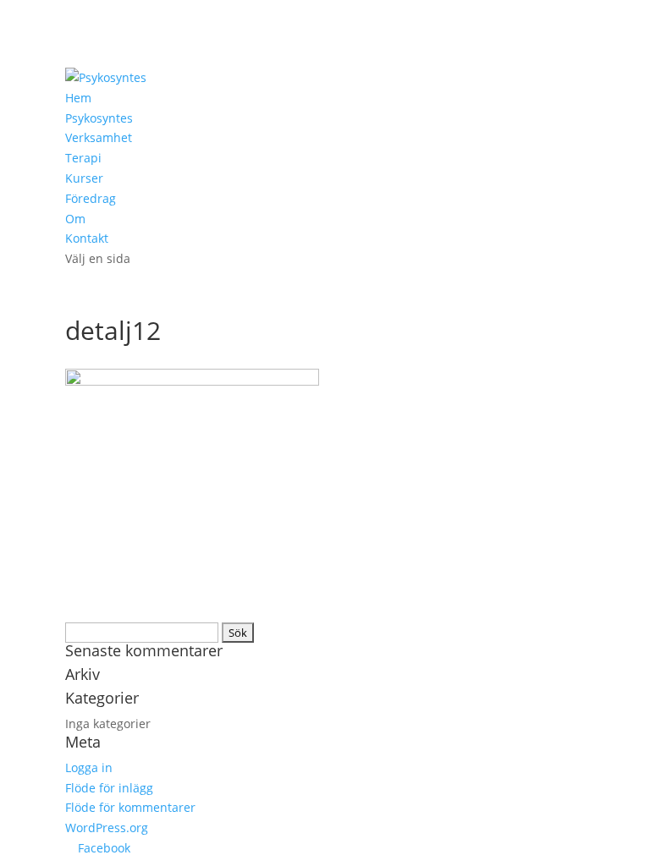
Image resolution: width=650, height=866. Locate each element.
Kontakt (86, 238)
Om (75, 219)
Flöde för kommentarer (130, 807)
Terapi (83, 158)
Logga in (89, 767)
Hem (78, 98)
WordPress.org (106, 827)
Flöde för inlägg (109, 788)
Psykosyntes (99, 118)
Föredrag (90, 198)
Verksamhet (98, 137)
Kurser (84, 178)
